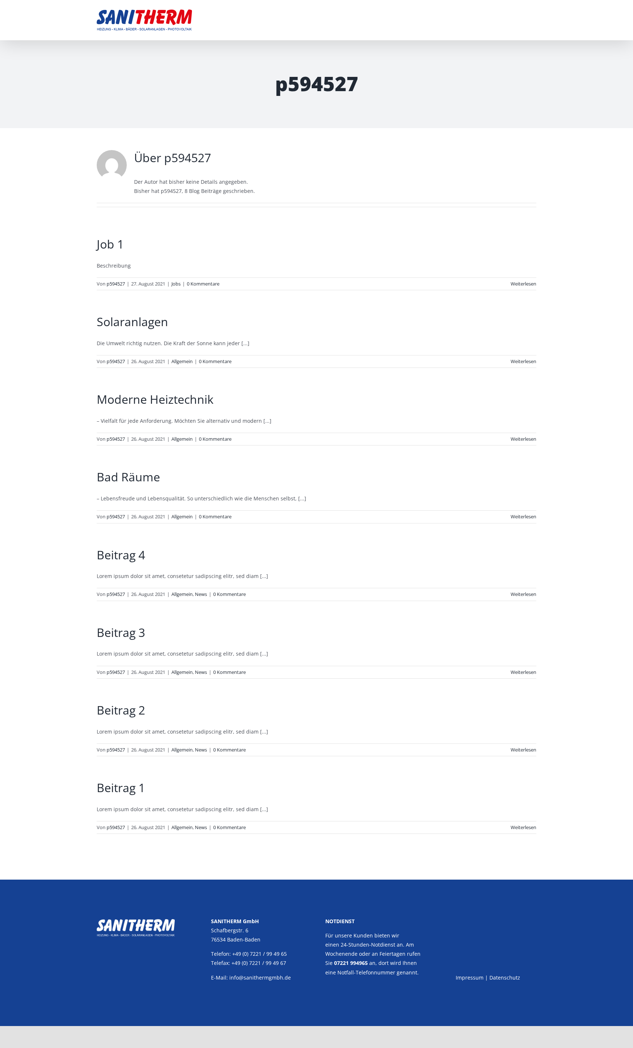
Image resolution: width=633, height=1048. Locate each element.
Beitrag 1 (121, 787)
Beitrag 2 (121, 710)
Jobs (176, 283)
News (201, 594)
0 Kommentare (203, 283)
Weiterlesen (523, 283)
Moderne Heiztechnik (155, 399)
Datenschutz (504, 977)
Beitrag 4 (121, 555)
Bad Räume (128, 477)
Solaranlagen (132, 321)
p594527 (116, 283)
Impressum (470, 977)
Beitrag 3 (121, 632)
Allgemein (182, 361)
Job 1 (110, 244)
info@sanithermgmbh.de (260, 977)
